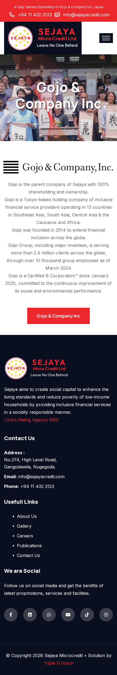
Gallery (24, 526)
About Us (27, 516)
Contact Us (28, 555)
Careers (25, 536)
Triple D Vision (58, 663)
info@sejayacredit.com (86, 14)
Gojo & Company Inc (58, 316)
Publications (29, 545)
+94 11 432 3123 (35, 14)
